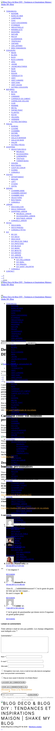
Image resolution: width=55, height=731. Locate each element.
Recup (14, 36)
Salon (14, 142)
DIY (7, 232)
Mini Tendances (18, 48)
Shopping (10, 147)
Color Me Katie (7, 457)
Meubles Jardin (23, 214)
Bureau (14, 126)
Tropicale (16, 41)
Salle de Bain (17, 140)
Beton (14, 92)
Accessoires (22, 154)
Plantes (15, 112)
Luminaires (21, 156)
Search (31, 343)
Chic (13, 20)
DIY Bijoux (16, 246)
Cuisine (14, 128)
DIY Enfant (16, 253)
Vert (13, 78)
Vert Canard (17, 80)
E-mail (4, 661)
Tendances (11, 11)
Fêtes (9, 223)
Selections (16, 198)
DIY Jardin (16, 255)
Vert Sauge (16, 85)
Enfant (9, 188)
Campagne (16, 18)
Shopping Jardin (19, 211)
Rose (13, 71)
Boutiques (16, 165)
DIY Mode (15, 248)
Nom (3, 657)
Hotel (14, 186)
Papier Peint (17, 110)
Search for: (5, 341)
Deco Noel (16, 225)
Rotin (14, 115)
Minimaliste (17, 30)
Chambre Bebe (18, 191)
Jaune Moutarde (19, 66)
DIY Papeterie (17, 244)
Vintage (15, 43)
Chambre (15, 131)
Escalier (15, 135)
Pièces (9, 124)
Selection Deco (18, 149)
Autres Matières (19, 122)
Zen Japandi (17, 46)
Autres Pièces (18, 145)
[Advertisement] (27, 320)
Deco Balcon (17, 207)
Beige (13, 53)
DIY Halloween (23, 260)
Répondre (10, 537)
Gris (13, 62)
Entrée (14, 133)
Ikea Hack (15, 239)
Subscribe (32, 695)
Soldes (14, 163)
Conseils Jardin (19, 221)
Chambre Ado (17, 195)
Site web (4, 666)
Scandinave (16, 39)
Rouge (14, 73)
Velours (15, 117)
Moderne (15, 32)
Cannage (15, 96)
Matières (10, 89)
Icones (14, 170)
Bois (13, 94)
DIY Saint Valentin (25, 267)
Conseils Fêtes (18, 230)
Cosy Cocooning (19, 23)
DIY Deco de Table (19, 241)
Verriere (15, 119)
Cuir (13, 103)
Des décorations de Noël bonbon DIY (16, 495)
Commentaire (6, 636)
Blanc (14, 55)
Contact (10, 271)
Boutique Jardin (24, 218)
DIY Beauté (16, 250)
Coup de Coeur (18, 168)
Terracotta (17, 76)
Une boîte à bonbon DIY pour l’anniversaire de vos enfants (25, 508)
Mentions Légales (35, 727)
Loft (13, 181)
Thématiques (22, 161)
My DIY (14, 234)
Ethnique (15, 25)
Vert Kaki (15, 82)
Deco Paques (17, 227)
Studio (14, 184)
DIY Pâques (21, 264)
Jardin (9, 204)
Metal (14, 108)
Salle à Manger (18, 138)
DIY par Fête (17, 257)
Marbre (14, 105)
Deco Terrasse (18, 209)
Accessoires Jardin (25, 216)
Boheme (14, 13)
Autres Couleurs (19, 87)
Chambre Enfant (19, 193)
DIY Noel (20, 262)
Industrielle (17, 27)
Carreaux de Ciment (20, 99)
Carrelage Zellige (20, 101)
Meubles (20, 151)
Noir (13, 69)
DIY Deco (15, 237)
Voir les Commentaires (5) (14, 687)
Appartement (17, 177)
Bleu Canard (17, 59)
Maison (14, 179)
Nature (14, 34)
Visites (9, 174)
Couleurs (10, 50)
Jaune (14, 64)
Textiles (20, 158)
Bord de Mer (17, 16)
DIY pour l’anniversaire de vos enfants (20, 410)
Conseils (15, 172)
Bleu (13, 57)
